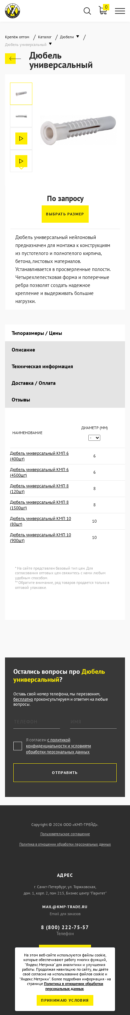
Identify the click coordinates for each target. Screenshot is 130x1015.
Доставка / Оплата (34, 383)
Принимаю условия (65, 1000)
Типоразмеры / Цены (37, 333)
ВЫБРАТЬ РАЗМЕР (65, 213)
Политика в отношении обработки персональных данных (65, 844)
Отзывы (21, 399)
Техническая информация (42, 366)
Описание (23, 349)
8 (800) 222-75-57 (65, 927)
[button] (21, 167)
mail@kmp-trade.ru (65, 906)
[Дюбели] (13, 59)
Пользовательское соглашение (65, 834)
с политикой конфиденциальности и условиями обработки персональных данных (58, 746)
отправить (65, 772)
